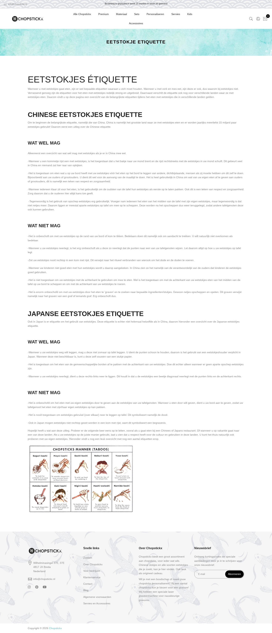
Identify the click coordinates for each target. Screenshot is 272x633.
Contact (87, 583)
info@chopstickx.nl (17, 4)
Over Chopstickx (93, 564)
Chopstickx (55, 628)
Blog (85, 590)
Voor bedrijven (91, 570)
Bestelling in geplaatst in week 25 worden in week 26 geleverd (136, 3)
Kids (189, 14)
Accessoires (136, 23)
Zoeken (87, 557)
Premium (103, 14)
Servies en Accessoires (96, 603)
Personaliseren (155, 14)
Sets (136, 14)
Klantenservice (91, 577)
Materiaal (121, 14)
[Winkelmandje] (265, 18)
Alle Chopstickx (82, 14)
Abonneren (234, 573)
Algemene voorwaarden (97, 596)
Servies (175, 14)
